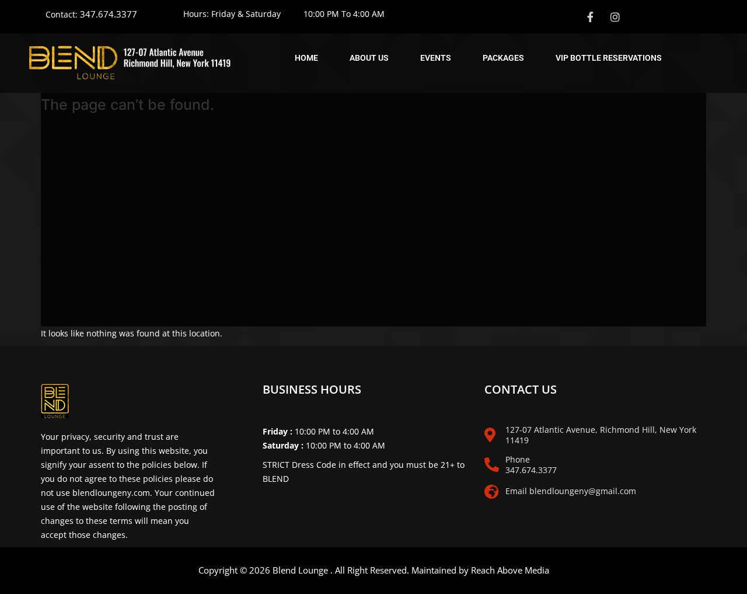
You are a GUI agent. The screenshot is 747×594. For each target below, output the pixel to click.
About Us (369, 57)
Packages (503, 57)
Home (306, 57)
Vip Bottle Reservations (609, 57)
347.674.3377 (108, 14)
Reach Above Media (510, 570)
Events (435, 57)
